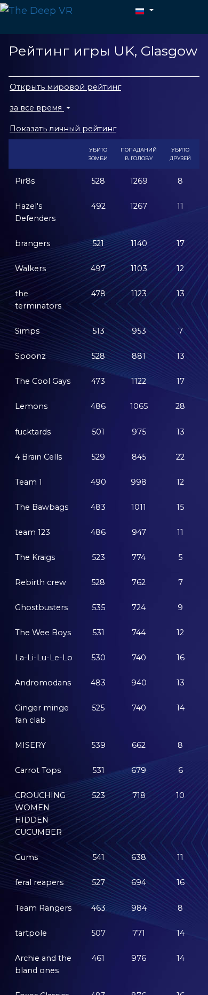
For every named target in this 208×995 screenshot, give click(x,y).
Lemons (31, 406)
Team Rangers (43, 908)
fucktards (33, 432)
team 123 (32, 532)
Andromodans (43, 683)
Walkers (30, 268)
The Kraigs (35, 557)
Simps (27, 331)
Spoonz (30, 356)
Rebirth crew (40, 582)
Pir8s (25, 181)
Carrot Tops (38, 770)
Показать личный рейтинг (63, 128)
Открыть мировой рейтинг (65, 87)
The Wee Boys (43, 632)
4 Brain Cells (38, 457)
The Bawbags (41, 507)
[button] (145, 10)
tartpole (31, 933)
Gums (26, 857)
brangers (32, 243)
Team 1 (28, 482)
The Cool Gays (42, 381)
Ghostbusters (41, 607)
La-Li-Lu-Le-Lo (44, 657)
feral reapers (39, 882)
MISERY (30, 745)
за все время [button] (37, 108)
